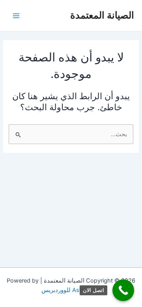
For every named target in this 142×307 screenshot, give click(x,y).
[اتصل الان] (123, 290)
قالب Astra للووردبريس (71, 290)
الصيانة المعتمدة (102, 15)
